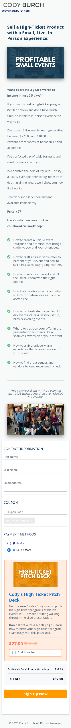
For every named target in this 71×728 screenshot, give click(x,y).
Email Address (12, 483)
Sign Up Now (36, 693)
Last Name (10, 469)
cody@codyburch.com (16, 10)
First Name (11, 456)
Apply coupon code (19, 520)
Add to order (26, 652)
